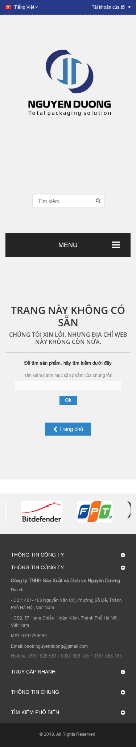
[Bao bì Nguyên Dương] (68, 87)
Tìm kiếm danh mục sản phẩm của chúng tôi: (68, 375)
